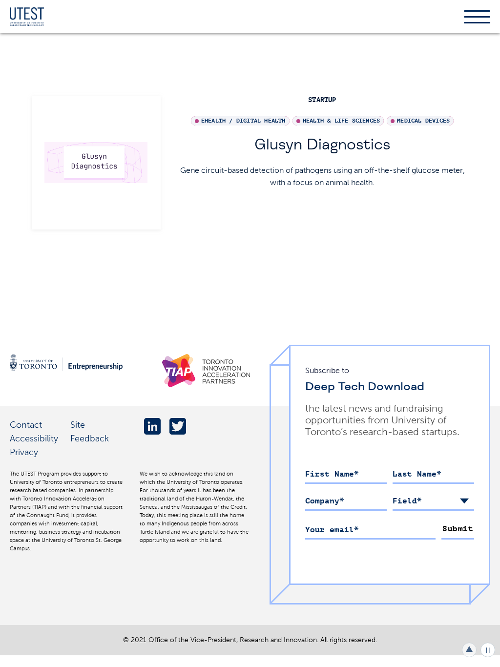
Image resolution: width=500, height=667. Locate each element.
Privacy (24, 452)
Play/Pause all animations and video (487, 650)
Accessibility (34, 438)
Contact (26, 424)
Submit (457, 528)
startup (322, 100)
